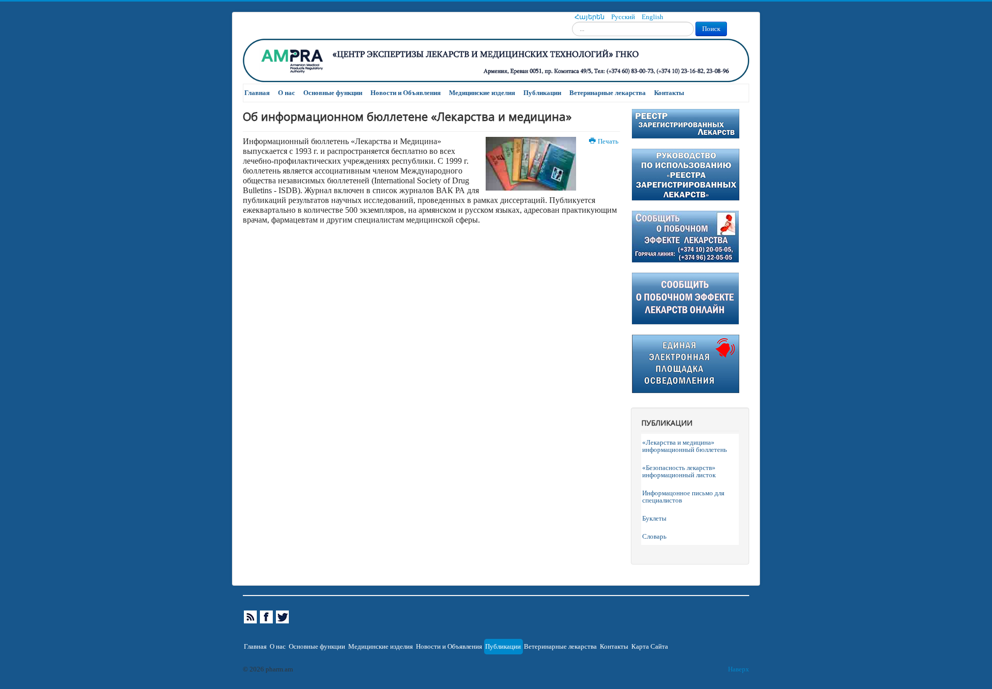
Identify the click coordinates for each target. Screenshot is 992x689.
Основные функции (332, 93)
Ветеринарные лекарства (607, 93)
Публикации (542, 93)
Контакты (669, 93)
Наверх (738, 669)
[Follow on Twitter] (283, 617)
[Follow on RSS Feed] (251, 617)
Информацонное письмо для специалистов (683, 497)
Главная (257, 93)
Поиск (711, 29)
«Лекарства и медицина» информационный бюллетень (684, 446)
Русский (624, 17)
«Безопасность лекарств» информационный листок (679, 471)
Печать (608, 141)
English (652, 17)
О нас (286, 93)
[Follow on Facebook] (267, 617)
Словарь (654, 536)
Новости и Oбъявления (405, 93)
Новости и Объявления (449, 646)
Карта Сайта (649, 646)
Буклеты (654, 518)
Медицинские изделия (482, 93)
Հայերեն (590, 17)
